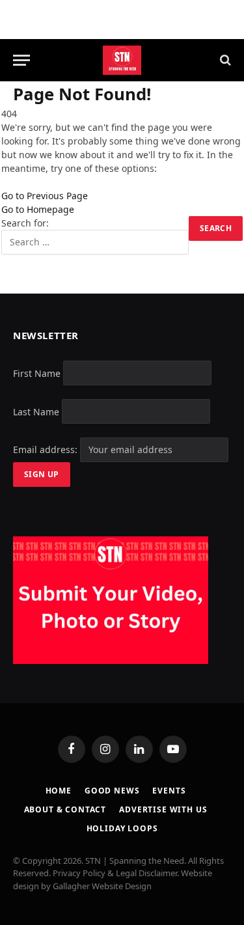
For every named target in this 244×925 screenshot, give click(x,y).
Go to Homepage (37, 209)
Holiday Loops (122, 828)
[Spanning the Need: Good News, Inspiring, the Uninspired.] (122, 60)
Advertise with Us (163, 809)
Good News (112, 790)
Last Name (36, 411)
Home (59, 790)
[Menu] (21, 60)
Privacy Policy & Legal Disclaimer (115, 873)
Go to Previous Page (44, 195)
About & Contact (65, 809)
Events (168, 790)
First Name (37, 372)
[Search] (224, 60)
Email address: (46, 449)
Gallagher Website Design (102, 886)
